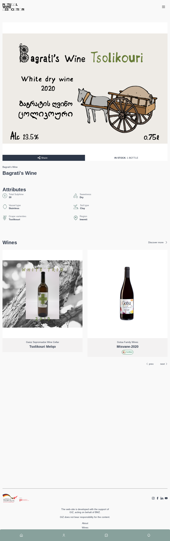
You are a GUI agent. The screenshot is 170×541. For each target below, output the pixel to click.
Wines (85, 527)
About (85, 523)
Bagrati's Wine (10, 167)
